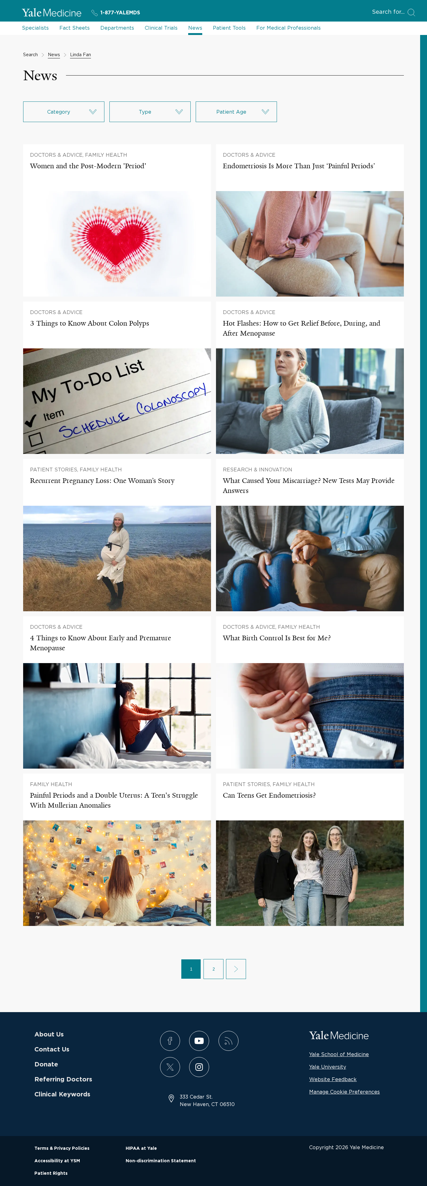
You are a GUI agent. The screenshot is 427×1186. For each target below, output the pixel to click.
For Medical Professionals (288, 28)
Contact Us (51, 1049)
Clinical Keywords (62, 1094)
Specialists (35, 28)
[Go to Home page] (51, 13)
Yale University (327, 1067)
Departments (117, 28)
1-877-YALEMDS (120, 12)
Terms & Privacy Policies (61, 1148)
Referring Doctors (63, 1079)
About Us (49, 1034)
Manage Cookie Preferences (344, 1092)
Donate (46, 1064)
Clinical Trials (161, 28)
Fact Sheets (74, 28)
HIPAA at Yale (141, 1148)
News (195, 28)
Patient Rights (51, 1173)
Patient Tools (229, 28)
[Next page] (236, 969)
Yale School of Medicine (339, 1054)
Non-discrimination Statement (161, 1161)
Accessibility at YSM (57, 1161)
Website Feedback (333, 1079)
